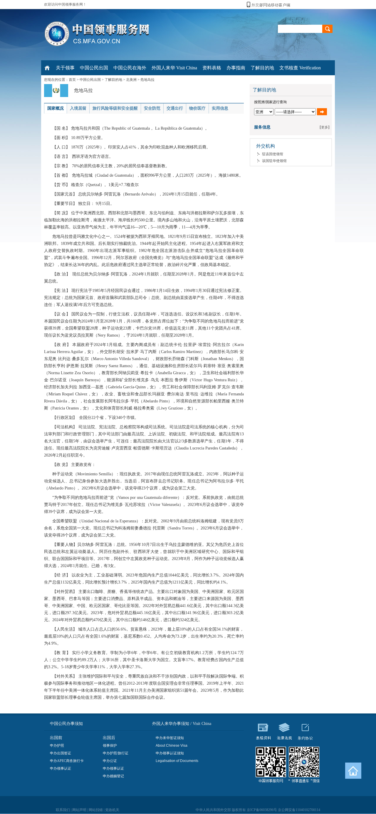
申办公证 (110, 761)
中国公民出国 (90, 80)
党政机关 (112, 810)
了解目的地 (113, 80)
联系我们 (63, 810)
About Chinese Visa (171, 745)
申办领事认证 (60, 768)
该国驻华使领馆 (274, 161)
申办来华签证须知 (170, 738)
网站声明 (79, 810)
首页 (72, 80)
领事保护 (110, 745)
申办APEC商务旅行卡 (67, 761)
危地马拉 (147, 80)
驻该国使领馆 (272, 154)
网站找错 (96, 810)
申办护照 (57, 745)
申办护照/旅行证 (115, 753)
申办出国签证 (60, 753)
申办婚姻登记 (113, 776)
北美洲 (131, 80)
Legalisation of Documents (177, 761)
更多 (324, 127)
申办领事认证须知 (170, 753)
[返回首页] (353, 771)
